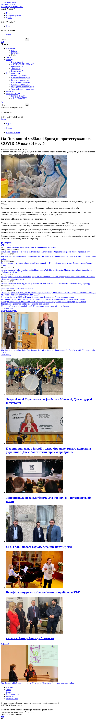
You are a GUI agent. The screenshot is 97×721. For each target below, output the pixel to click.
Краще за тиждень (9, 311)
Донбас (9, 18)
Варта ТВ (5, 643)
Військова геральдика (20, 82)
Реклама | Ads (12, 93)
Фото (8, 57)
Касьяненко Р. (17, 71)
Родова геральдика (19, 75)
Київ (8, 26)
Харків (9, 13)
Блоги (8, 60)
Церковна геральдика (20, 84)
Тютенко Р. (15, 69)
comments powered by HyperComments (17, 288)
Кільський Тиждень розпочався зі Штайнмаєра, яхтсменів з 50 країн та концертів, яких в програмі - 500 (45, 252)
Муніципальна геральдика (22, 87)
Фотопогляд (6, 355)
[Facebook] (3, 42)
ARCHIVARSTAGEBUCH (22, 64)
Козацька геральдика (20, 80)
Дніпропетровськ (13, 15)
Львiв (8, 35)
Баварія (14, 51)
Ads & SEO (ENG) (19, 98)
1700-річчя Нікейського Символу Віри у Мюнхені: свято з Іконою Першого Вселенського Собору (43, 299)
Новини (9, 48)
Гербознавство (12, 73)
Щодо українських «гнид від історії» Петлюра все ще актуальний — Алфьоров (35, 306)
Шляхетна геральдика (20, 78)
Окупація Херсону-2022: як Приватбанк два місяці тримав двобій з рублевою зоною (37, 297)
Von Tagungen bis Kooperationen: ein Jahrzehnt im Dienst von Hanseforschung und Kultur (37, 683)
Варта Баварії (17, 62)
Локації (4, 119)
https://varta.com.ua (9, 2)
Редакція (10, 91)
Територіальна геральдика (22, 89)
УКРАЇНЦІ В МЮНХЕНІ (12, 5)
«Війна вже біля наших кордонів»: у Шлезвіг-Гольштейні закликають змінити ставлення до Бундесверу (45, 283)
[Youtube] (2, 42)
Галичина (15, 53)
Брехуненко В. (17, 66)
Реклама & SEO (18, 96)
